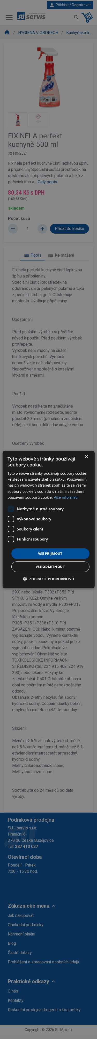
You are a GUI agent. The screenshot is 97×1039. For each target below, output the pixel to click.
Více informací (66, 497)
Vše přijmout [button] (50, 553)
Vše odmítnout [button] (50, 566)
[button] (48, 579)
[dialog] (48, 520)
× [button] (86, 457)
